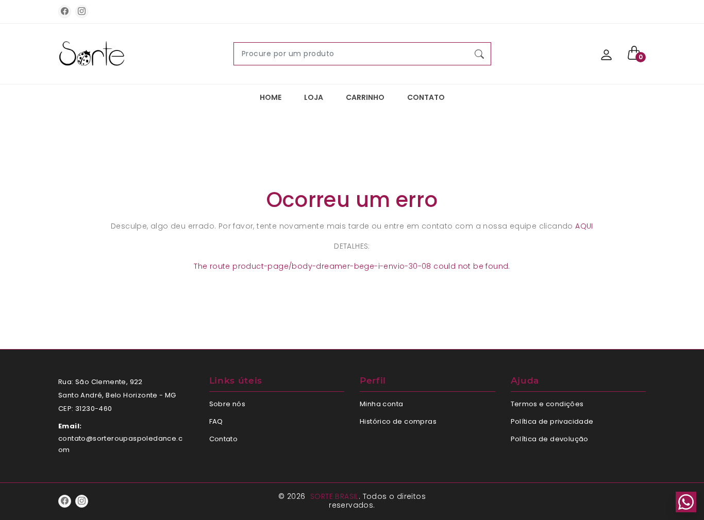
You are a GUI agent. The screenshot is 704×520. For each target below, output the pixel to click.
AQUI (584, 226)
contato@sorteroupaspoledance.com (120, 444)
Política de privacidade (552, 421)
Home (270, 97)
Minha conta (381, 404)
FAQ (216, 421)
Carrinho (365, 97)
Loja (313, 97)
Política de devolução (550, 439)
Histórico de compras (398, 421)
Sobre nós (227, 404)
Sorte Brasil (334, 496)
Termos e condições (547, 404)
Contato (426, 97)
